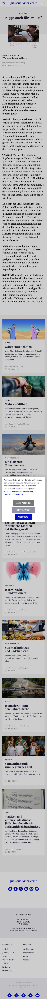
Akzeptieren (23, 517)
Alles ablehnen (23, 503)
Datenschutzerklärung (13, 494)
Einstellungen (23, 510)
